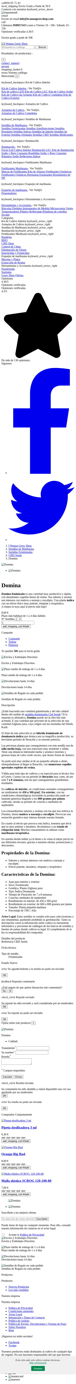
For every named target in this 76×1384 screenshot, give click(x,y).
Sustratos (6, 272)
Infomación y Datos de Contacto (26, 1317)
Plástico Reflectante (31, 211)
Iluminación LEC (42, 149)
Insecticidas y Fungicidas (15, 253)
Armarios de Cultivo (13, 109)
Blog (11, 1330)
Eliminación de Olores (13, 249)
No (4, 991)
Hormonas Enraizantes (40, 174)
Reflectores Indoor (30, 156)
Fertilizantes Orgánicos (58, 171)
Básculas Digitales (12, 208)
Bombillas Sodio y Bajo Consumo (47, 153)
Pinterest (13, 645)
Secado (5, 214)
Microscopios (58, 208)
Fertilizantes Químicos (14, 174)
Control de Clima (11, 246)
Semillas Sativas (22, 131)
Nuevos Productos (18, 1286)
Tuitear (12, 641)
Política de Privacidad (32, 1234)
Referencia (7, 941)
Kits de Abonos (37, 171)
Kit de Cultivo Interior (14, 88)
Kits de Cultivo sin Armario (17, 94)
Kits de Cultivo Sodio (61, 91)
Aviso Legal (15, 1314)
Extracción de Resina (13, 262)
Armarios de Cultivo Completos (19, 113)
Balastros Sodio (10, 156)
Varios (69, 208)
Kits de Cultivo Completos (48, 94)
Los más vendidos (18, 1289)
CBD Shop (7, 243)
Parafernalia (8, 268)
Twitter (12, 1345)
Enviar (18, 1077)
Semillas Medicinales (61, 134)
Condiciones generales (21, 1311)
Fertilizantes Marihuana (14, 168)
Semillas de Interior (43, 131)
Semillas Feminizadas (13, 128)
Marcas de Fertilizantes (14, 171)
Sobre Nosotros (17, 1327)
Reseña (6, 1056)
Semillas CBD (41, 134)
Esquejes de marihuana (14, 189)
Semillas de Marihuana (14, 125)
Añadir (16, 626)
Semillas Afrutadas (22, 134)
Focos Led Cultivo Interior (16, 149)
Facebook (13, 1342)
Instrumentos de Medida (36, 208)
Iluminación (8, 146)
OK (4, 975)
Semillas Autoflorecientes (40, 128)
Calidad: (13, 1041)
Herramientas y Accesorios (16, 205)
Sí (10, 991)
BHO (4, 240)
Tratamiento (8, 1048)
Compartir (14, 638)
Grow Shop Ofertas (12, 275)
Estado (5, 962)
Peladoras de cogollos (55, 211)
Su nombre (8, 1052)
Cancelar (7, 1077)
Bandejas (6, 237)
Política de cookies (18, 1320)
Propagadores (9, 193)
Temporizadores (10, 211)
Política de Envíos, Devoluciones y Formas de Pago (37, 1323)
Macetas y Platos (10, 259)
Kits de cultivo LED (13, 91)
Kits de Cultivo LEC (37, 91)
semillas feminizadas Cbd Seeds (42, 714)
